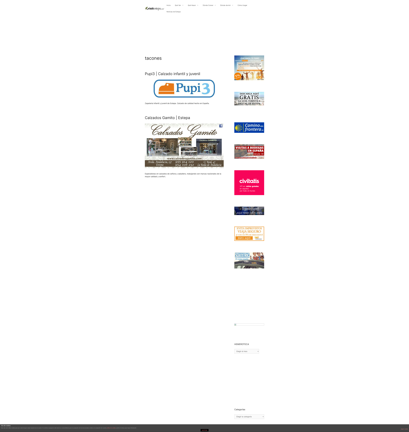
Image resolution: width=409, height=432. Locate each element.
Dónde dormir (225, 5)
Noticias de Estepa (174, 12)
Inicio (169, 5)
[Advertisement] (204, 33)
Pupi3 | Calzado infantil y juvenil (172, 73)
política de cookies (111, 427)
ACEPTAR (204, 430)
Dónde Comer (208, 5)
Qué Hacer (192, 5)
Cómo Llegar (242, 5)
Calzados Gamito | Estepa (167, 117)
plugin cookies (404, 429)
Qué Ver (178, 5)
